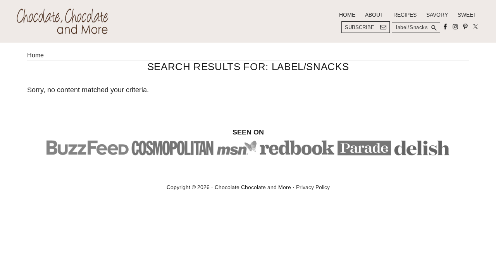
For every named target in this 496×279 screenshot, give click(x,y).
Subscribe (359, 27)
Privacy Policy (313, 187)
